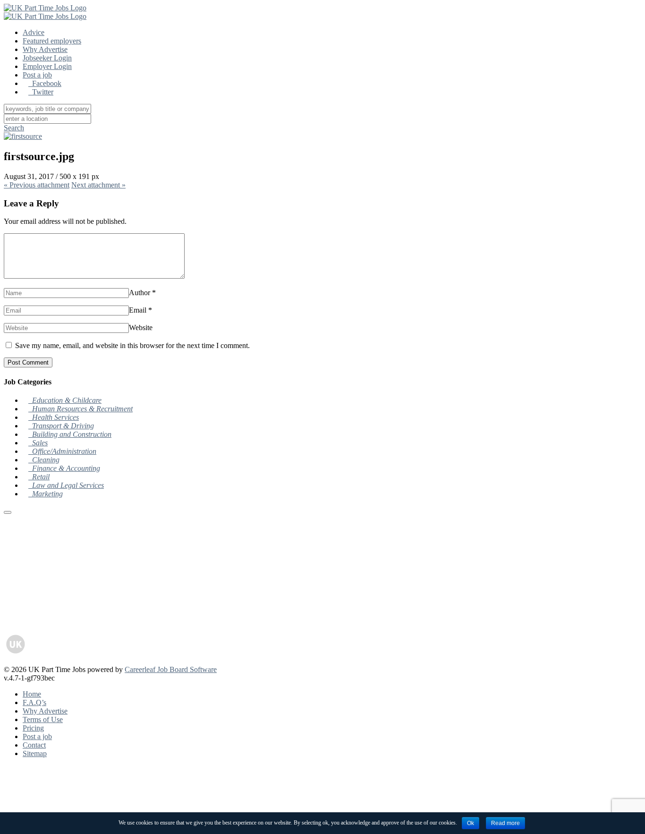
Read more (505, 823)
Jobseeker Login (47, 58)
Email (137, 310)
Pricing (33, 728)
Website (141, 327)
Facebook (44, 83)
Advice (33, 32)
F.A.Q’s (34, 702)
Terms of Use (43, 719)
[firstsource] (23, 136)
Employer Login (47, 66)
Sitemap (35, 753)
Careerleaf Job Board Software (171, 669)
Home (32, 694)
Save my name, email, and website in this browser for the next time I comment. (132, 345)
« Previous (36, 185)
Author (139, 293)
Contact (34, 745)
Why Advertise (45, 49)
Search (14, 128)
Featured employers (52, 41)
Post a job (37, 75)
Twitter (40, 92)
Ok (470, 823)
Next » (98, 185)
